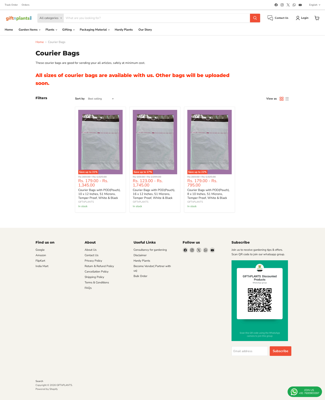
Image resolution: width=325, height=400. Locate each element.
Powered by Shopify (47, 389)
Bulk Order (140, 276)
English (313, 5)
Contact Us (91, 255)
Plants (50, 30)
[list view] (286, 98)
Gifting (67, 30)
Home (9, 30)
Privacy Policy (93, 261)
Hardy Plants (124, 30)
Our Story (145, 30)
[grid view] (281, 98)
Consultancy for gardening (150, 250)
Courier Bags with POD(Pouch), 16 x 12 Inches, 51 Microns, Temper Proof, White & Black (154, 194)
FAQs (88, 288)
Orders (25, 5)
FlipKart (40, 261)
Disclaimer (140, 255)
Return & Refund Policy (99, 266)
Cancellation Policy (97, 271)
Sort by (80, 98)
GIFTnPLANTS (86, 202)
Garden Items (28, 30)
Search (39, 381)
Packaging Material (94, 30)
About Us (90, 250)
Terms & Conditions (97, 282)
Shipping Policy (94, 277)
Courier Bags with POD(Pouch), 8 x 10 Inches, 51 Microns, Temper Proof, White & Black (208, 194)
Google (40, 250)
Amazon (41, 255)
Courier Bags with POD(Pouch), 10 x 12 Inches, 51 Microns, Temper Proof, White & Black (99, 194)
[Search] (255, 18)
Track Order (11, 5)
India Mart (42, 266)
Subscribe (280, 351)
